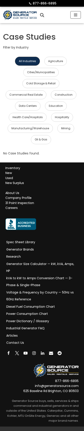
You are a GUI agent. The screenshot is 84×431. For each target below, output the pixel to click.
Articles (12, 335)
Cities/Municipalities (41, 72)
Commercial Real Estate (26, 95)
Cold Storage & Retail (41, 83)
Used (9, 178)
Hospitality (62, 117)
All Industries (27, 61)
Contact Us (15, 342)
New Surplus (14, 183)
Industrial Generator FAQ (25, 328)
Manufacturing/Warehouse (30, 128)
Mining (65, 128)
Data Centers (28, 106)
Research (13, 256)
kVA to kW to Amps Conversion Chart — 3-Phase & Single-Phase (39, 281)
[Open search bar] (42, 15)
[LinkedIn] (42, 353)
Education (56, 106)
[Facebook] (8, 353)
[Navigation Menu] (75, 15)
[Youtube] (25, 353)
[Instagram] (34, 353)
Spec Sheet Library (20, 242)
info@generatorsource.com (57, 386)
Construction (64, 95)
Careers (11, 208)
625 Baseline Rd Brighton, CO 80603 (51, 391)
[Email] (51, 353)
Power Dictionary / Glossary (27, 321)
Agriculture (55, 61)
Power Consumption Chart (27, 314)
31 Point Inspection (19, 203)
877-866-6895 (42, 3)
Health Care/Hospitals (28, 117)
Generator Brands (20, 249)
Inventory (12, 168)
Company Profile (18, 198)
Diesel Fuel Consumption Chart (30, 306)
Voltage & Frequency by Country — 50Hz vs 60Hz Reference (40, 296)
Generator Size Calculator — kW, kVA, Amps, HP (40, 267)
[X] (17, 353)
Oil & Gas (41, 139)
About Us (12, 193)
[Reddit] (59, 353)
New (8, 173)
